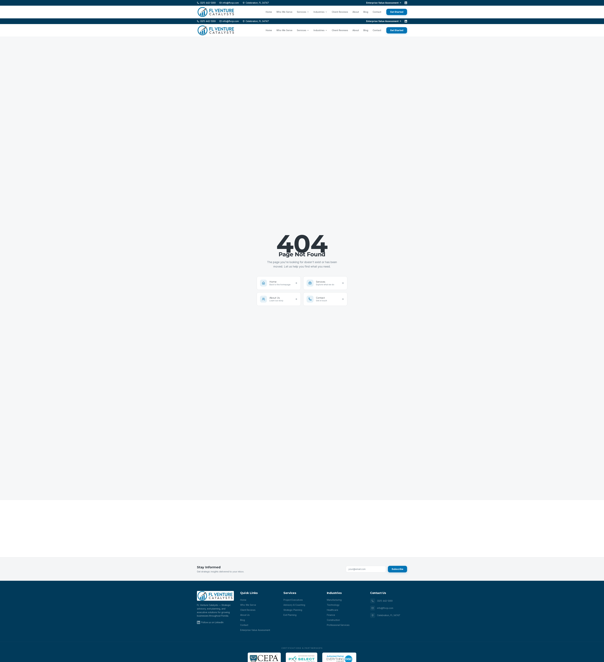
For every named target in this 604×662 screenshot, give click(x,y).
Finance (331, 615)
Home (269, 12)
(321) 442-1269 (385, 600)
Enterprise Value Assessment (382, 2)
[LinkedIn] (406, 3)
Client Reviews (340, 12)
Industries (318, 12)
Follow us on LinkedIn (212, 622)
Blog (365, 12)
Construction (333, 620)
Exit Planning (289, 615)
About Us (245, 615)
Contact (377, 12)
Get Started (396, 12)
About (355, 12)
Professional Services (338, 625)
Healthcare (332, 610)
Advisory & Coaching (294, 605)
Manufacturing (334, 600)
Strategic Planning (292, 610)
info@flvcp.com (385, 608)
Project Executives (293, 600)
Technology (333, 605)
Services (301, 12)
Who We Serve (284, 12)
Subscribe (397, 569)
